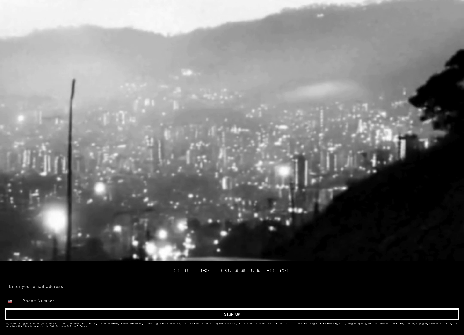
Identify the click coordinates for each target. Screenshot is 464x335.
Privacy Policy (66, 326)
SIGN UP (232, 314)
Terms (83, 326)
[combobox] (12, 301)
